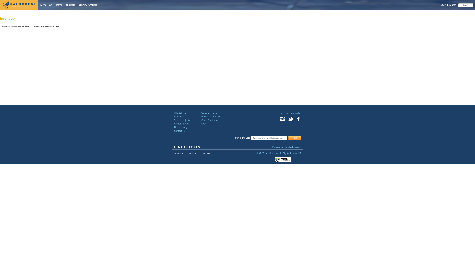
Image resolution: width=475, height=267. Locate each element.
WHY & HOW (46, 5)
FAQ (203, 123)
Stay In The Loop (242, 138)
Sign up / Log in (209, 113)
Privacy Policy (192, 153)
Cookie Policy (205, 153)
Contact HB (179, 130)
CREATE (59, 5)
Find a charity (180, 127)
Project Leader (210, 116)
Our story (179, 116)
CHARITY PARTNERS (88, 5)
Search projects (182, 120)
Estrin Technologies (292, 147)
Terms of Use (179, 153)
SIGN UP (452, 5)
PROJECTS (70, 5)
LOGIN (443, 5)
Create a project (182, 123)
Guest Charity (210, 120)
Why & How (180, 113)
